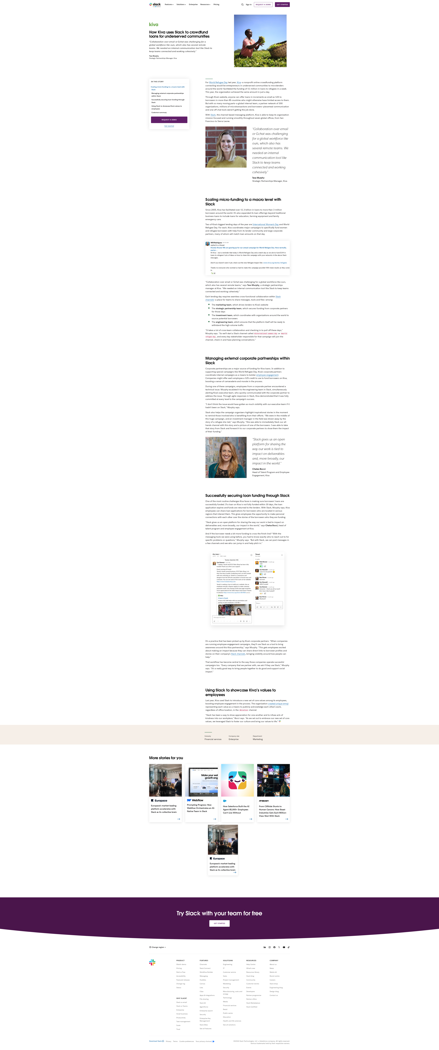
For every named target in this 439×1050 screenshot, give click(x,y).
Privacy (168, 1041)
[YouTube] (284, 947)
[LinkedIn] (265, 947)
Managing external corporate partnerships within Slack (167, 94)
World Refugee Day (218, 82)
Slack (213, 114)
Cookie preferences (186, 1041)
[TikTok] (289, 947)
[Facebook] (274, 947)
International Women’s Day (266, 224)
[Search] (242, 4)
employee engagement (267, 375)
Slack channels (238, 654)
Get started (282, 5)
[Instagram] (270, 947)
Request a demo (263, 5)
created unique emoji (278, 703)
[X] (279, 947)
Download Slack (155, 1041)
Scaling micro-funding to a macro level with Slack (168, 88)
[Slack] (155, 4)
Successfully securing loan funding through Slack (168, 101)
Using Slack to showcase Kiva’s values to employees (166, 107)
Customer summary (159, 112)
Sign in (249, 4)
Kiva (239, 82)
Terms (175, 1041)
